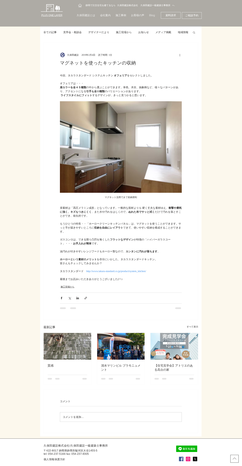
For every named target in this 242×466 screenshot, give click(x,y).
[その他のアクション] (180, 55)
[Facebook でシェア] (61, 298)
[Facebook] (181, 459)
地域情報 (183, 32)
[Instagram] (188, 459)
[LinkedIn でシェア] (77, 298)
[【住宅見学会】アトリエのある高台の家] (174, 346)
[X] (195, 459)
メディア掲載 (163, 32)
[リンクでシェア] (85, 298)
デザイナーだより (98, 32)
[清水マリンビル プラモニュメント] (121, 346)
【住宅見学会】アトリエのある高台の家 (173, 368)
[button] (194, 32)
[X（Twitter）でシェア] (69, 298)
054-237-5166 (57, 453)
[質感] (67, 346)
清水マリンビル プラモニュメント (120, 368)
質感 (51, 365)
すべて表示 (192, 327)
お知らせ (143, 32)
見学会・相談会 (72, 32)
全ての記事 (50, 32)
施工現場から (124, 32)
